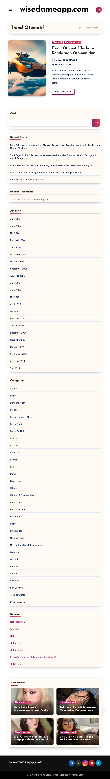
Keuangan (15, 516)
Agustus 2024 (17, 361)
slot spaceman (17, 622)
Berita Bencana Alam (21, 417)
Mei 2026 (15, 233)
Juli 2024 (15, 368)
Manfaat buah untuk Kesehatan (26, 545)
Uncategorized (72, 42)
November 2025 (18, 254)
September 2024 (19, 354)
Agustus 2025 (17, 276)
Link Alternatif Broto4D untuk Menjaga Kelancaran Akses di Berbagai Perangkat (51, 165)
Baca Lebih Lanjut (63, 91)
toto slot (14, 629)
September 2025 (18, 268)
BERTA (13, 438)
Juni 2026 (15, 226)
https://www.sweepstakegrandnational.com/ (33, 657)
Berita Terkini (17, 431)
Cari (13, 113)
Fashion (14, 459)
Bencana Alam (17, 403)
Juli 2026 (15, 219)
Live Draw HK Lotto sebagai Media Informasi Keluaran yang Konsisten (46, 172)
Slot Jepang (16, 588)
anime (13, 395)
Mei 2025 (15, 297)
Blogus (63, 775)
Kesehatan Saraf (19, 509)
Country (14, 452)
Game (13, 474)
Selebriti (14, 580)
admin (59, 60)
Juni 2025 (15, 290)
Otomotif (57, 42)
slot (12, 636)
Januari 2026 (17, 247)
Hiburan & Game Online (22, 495)
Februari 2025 (17, 318)
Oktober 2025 (17, 261)
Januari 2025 (17, 325)
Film (12, 467)
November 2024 (18, 340)
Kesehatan (15, 502)
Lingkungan (16, 531)
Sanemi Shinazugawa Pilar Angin (27, 179)
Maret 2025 (16, 311)
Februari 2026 (17, 240)
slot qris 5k (15, 643)
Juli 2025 (15, 283)
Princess (14, 566)
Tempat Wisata (17, 595)
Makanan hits (17, 538)
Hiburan (14, 488)
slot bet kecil (16, 650)
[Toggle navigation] (10, 9)
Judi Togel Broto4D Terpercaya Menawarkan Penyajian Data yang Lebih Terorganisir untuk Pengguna (53, 157)
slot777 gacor (17, 664)
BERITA (14, 410)
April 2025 (15, 304)
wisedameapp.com (54, 10)
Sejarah (14, 573)
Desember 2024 (18, 333)
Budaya (14, 445)
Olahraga (15, 552)
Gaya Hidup (16, 481)
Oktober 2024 (17, 347)
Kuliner (13, 524)
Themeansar (76, 775)
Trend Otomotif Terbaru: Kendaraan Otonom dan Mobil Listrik (73, 53)
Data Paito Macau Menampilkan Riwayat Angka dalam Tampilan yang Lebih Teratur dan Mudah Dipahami (55, 147)
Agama (13, 388)
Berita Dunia (16, 424)
